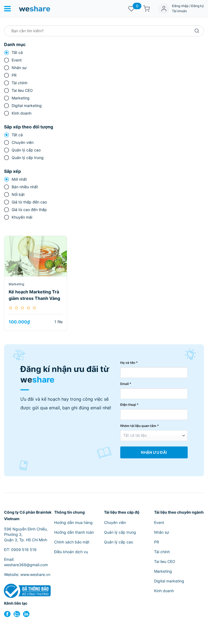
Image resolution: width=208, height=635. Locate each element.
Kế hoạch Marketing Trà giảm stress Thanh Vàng (34, 295)
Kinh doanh (21, 113)
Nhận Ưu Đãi (154, 452)
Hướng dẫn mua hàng (73, 522)
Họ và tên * (129, 363)
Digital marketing (27, 105)
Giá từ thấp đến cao (29, 202)
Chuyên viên (23, 142)
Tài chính (19, 82)
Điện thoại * (129, 405)
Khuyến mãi (22, 217)
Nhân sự (19, 67)
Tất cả (17, 52)
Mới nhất (19, 179)
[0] (131, 8)
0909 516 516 (24, 549)
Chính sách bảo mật (71, 542)
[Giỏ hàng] (146, 8)
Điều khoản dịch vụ (71, 551)
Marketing (21, 98)
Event (17, 60)
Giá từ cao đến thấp (29, 209)
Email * (125, 384)
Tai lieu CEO (22, 90)
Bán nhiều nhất (25, 186)
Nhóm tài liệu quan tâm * (139, 426)
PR (14, 75)
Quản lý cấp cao (26, 150)
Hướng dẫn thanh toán (74, 532)
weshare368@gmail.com (26, 564)
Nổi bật (18, 194)
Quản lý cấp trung (28, 157)
